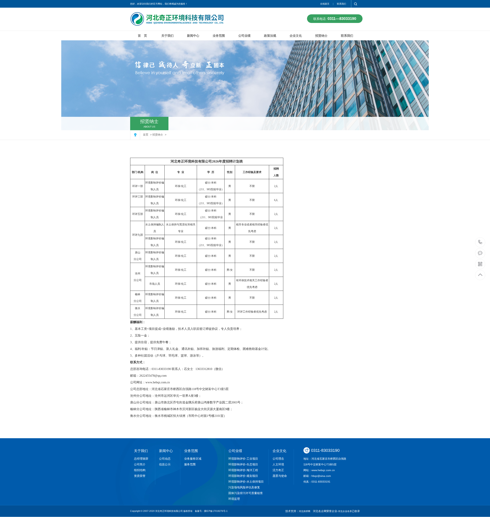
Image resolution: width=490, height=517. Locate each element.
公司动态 (165, 458)
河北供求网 (304, 511)
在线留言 (324, 3)
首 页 (142, 35)
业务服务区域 (192, 458)
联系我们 (341, 3)
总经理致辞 (141, 458)
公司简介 (139, 464)
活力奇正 (278, 470)
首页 (145, 134)
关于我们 (167, 35)
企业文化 (296, 35)
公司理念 (278, 458)
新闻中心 (193, 35)
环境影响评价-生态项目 (243, 464)
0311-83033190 (480, 242)
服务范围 (190, 464)
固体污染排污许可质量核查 (245, 493)
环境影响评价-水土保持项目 (246, 481)
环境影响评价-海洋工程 (243, 470)
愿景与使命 (280, 475)
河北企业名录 (345, 511)
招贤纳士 (321, 35)
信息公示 (165, 464)
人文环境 (278, 464)
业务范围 (219, 35)
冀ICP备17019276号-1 (216, 511)
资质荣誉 (139, 475)
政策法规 (270, 35)
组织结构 (139, 470)
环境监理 (234, 498)
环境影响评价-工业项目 (243, 458)
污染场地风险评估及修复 (244, 487)
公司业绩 (244, 35)
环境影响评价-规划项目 (243, 475)
